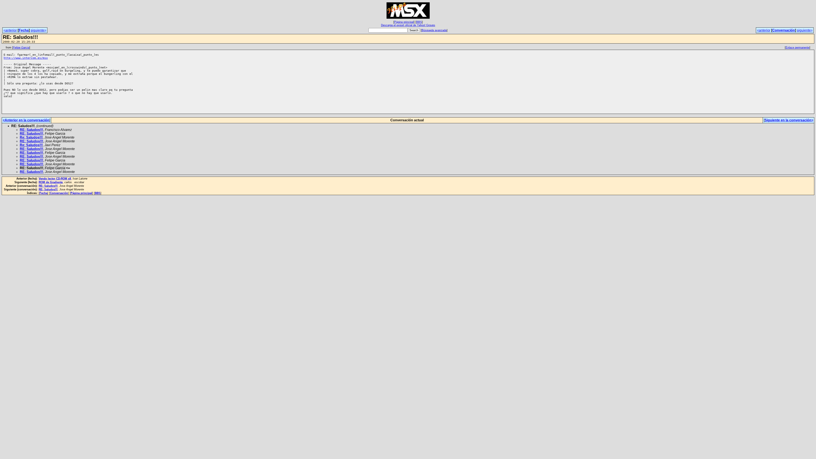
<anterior (10, 30)
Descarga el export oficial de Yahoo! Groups (408, 25)
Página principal (404, 22)
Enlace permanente (797, 47)
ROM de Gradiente (51, 182)
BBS (419, 22)
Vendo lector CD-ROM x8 (55, 178)
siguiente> (38, 30)
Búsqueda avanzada (434, 30)
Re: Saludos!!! (31, 137)
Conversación (783, 30)
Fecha (24, 30)
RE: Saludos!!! (31, 130)
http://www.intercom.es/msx (26, 58)
